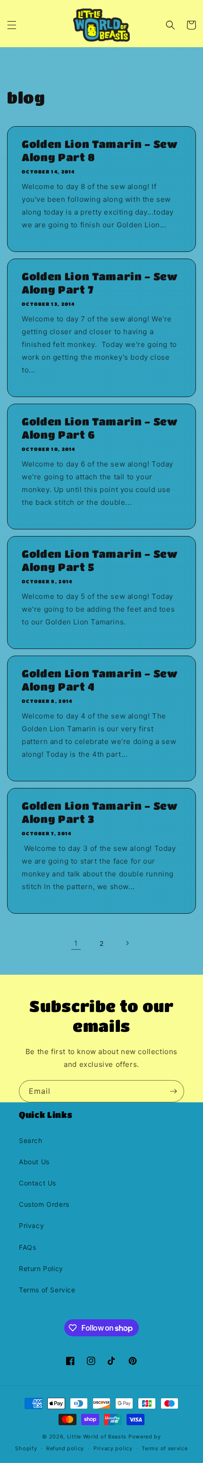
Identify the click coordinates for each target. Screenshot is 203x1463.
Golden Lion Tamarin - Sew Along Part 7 (100, 282)
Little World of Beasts (97, 1436)
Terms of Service (47, 1290)
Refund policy (65, 1448)
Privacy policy (113, 1448)
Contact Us (37, 1183)
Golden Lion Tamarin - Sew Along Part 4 (100, 680)
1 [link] (76, 943)
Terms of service (164, 1448)
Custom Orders (44, 1204)
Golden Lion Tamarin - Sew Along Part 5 (100, 560)
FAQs (27, 1247)
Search (30, 1140)
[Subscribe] (173, 1091)
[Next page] (127, 943)
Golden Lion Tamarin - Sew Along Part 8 (100, 150)
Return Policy (41, 1268)
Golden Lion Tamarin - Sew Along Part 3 (100, 812)
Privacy (31, 1225)
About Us (34, 1162)
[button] (11, 25)
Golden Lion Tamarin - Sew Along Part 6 (100, 428)
